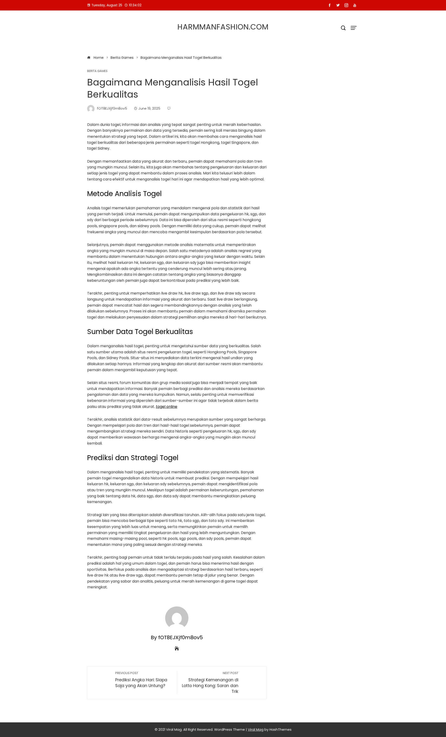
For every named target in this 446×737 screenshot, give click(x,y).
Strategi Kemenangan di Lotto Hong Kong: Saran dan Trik (210, 682)
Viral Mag (255, 729)
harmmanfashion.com (223, 27)
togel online (166, 406)
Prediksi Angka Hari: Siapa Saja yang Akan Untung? (141, 679)
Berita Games (97, 71)
